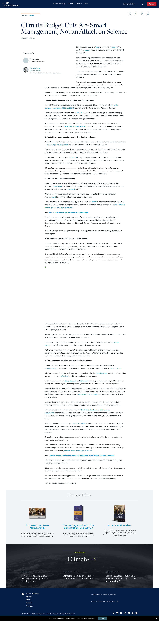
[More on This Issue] (94, 558)
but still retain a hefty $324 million (78, 451)
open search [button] (142, 4)
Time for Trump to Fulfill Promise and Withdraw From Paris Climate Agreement (81, 455)
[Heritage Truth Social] (117, 613)
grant (54, 197)
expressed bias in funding (88, 394)
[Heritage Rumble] (133, 613)
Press (86, 4)
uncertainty (85, 381)
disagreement (70, 381)
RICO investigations (89, 410)
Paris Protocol (101, 373)
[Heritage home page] (23, 594)
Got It (102, 618)
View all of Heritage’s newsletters (103, 601)
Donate (152, 4)
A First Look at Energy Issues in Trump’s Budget (68, 212)
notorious (73, 157)
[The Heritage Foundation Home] (11, 4)
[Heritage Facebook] (121, 613)
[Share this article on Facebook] (136, 13)
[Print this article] (148, 13)
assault (87, 50)
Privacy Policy (26, 613)
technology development (57, 145)
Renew (79, 4)
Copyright (49, 613)
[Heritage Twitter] (113, 613)
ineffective (64, 376)
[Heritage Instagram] (125, 613)
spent (94, 202)
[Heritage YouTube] (136, 613)
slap (97, 47)
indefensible (116, 368)
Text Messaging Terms (38, 613)
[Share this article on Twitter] (130, 14)
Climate (31, 15)
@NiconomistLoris (35, 70)
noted (79, 113)
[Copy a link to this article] (142, 13)
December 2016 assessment (75, 126)
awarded (71, 189)
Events (71, 4)
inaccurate (51, 368)
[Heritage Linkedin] (129, 613)
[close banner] (156, 618)
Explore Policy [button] (129, 4)
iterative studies (79, 423)
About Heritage (59, 4)
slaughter (114, 47)
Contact (29, 606)
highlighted (57, 186)
